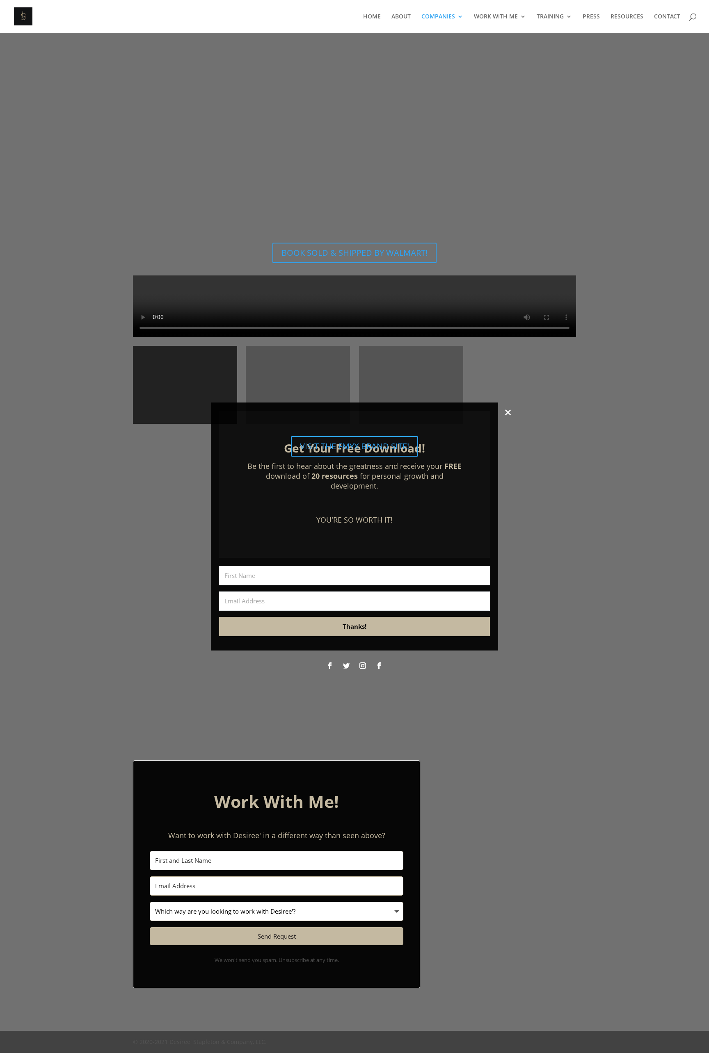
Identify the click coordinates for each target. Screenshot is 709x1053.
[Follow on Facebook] (329, 665)
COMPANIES (438, 17)
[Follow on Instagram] (362, 665)
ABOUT (401, 17)
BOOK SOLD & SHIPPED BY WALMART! (354, 252)
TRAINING (550, 17)
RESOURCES (627, 17)
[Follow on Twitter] (346, 665)
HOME (372, 17)
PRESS (591, 17)
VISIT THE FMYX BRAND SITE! (354, 446)
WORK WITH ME (496, 17)
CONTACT (667, 17)
